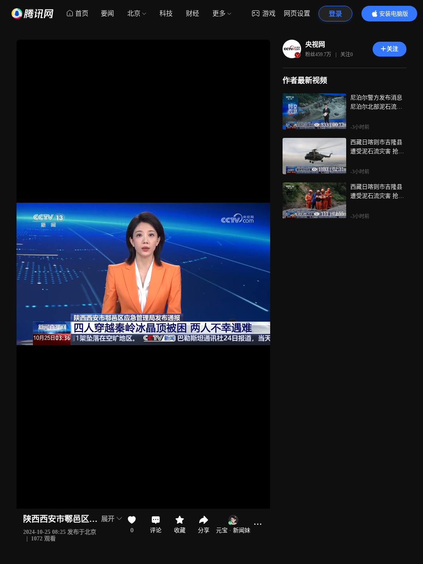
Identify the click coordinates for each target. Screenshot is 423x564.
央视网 (315, 44)
